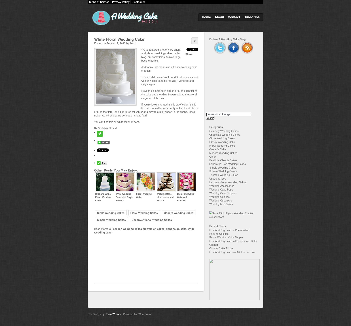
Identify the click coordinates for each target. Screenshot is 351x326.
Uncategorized (217, 178)
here (136, 122)
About (219, 17)
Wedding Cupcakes (220, 200)
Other (212, 156)
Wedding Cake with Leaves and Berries (165, 197)
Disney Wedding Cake (222, 142)
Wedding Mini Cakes (221, 204)
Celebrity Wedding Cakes (224, 131)
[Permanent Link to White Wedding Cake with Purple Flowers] (125, 190)
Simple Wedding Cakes (111, 220)
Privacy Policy (121, 2)
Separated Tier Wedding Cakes (227, 164)
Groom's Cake (217, 149)
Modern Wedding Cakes (178, 213)
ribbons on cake (176, 229)
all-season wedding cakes (125, 229)
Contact (234, 17)
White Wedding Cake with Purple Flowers (124, 197)
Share (189, 54)
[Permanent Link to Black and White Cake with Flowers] (186, 190)
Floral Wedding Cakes (144, 213)
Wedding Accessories (221, 186)
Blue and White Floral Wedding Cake (103, 197)
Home (206, 17)
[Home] (124, 25)
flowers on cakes (154, 229)
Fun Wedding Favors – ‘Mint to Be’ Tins (232, 252)
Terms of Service (99, 2)
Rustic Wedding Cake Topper (226, 237)
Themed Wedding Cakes (223, 175)
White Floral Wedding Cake (119, 39)
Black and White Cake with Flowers (185, 197)
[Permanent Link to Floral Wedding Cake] (145, 190)
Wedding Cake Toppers (223, 193)
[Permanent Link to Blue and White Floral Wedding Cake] (104, 190)
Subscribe (252, 17)
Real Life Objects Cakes (223, 160)
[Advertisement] (146, 259)
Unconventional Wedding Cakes (152, 220)
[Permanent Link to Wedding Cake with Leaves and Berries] (166, 190)
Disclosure (138, 2)
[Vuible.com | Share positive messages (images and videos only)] (100, 135)
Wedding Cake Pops (221, 189)
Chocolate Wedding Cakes (224, 134)
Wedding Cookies (219, 197)
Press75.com (113, 314)
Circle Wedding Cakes (110, 213)
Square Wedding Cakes (223, 171)
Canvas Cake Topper (221, 248)
